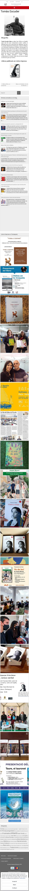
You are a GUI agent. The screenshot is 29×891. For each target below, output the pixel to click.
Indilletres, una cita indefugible (7, 195)
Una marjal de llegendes (23, 819)
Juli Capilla (24, 808)
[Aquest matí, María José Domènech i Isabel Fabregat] (14, 311)
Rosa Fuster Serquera (13, 817)
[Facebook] (12, 848)
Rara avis (6, 817)
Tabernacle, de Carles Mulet (7, 162)
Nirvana (14, 843)
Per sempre (11, 815)
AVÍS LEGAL (3, 828)
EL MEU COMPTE (4, 833)
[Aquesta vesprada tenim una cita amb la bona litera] (14, 660)
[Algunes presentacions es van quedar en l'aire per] (14, 252)
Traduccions (14, 820)
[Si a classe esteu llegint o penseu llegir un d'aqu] (14, 456)
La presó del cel (9, 811)
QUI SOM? (12, 1)
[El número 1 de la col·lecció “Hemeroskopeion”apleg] (14, 223)
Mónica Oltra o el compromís (5, 85)
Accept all (14, 881)
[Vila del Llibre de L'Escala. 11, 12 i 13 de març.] (14, 369)
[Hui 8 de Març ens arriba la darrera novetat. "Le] (14, 427)
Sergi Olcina (26, 817)
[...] (2, 110)
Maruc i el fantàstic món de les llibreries (22, 85)
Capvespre (6, 801)
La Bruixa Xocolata (9, 809)
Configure (14, 887)
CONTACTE (18, 1)
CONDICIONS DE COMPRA (18, 830)
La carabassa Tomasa (18, 809)
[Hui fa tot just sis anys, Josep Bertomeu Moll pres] (14, 718)
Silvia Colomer (3, 819)
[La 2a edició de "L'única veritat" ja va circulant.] (14, 485)
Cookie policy (22, 878)
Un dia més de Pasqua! (4, 821)
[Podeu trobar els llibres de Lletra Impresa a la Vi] (14, 340)
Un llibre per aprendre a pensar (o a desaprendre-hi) (12, 113)
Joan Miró (13, 808)
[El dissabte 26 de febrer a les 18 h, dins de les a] (14, 543)
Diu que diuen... (15, 801)
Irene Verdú (20, 805)
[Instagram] (14, 848)
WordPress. (19, 843)
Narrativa (20, 813)
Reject (14, 884)
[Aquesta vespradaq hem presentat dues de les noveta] (14, 689)
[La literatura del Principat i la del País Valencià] (14, 398)
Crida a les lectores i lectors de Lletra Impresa (10, 184)
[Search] (19, 93)
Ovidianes (6, 815)
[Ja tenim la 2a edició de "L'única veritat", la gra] (14, 514)
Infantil (14, 805)
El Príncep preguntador (7, 803)
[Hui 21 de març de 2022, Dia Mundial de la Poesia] (14, 281)
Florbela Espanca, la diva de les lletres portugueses (12, 152)
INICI (7, 1)
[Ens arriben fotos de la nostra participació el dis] (14, 602)
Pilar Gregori (16, 815)
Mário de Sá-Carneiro (12, 813)
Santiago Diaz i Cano (20, 817)
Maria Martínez (21, 811)
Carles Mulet (10, 801)
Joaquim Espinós (19, 808)
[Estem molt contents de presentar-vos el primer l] (14, 776)
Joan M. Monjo (8, 808)
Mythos (6, 813)
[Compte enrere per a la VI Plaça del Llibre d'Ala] (14, 747)
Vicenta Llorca (12, 821)
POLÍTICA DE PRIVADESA (6, 830)
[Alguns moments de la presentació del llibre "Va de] (14, 573)
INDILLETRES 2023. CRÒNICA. (7, 134)
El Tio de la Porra (22, 803)
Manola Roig (14, 811)
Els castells (17, 803)
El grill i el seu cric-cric (23, 801)
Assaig (2, 801)
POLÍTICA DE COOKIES (12, 828)
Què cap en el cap (21, 815)
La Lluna (5, 811)
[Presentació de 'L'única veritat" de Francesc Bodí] (14, 631)
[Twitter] (16, 848)
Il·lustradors (6, 806)
